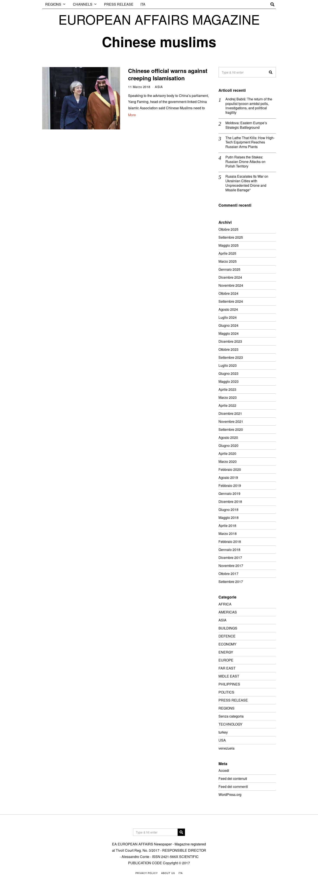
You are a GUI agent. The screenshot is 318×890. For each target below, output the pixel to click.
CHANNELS (82, 4)
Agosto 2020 (228, 437)
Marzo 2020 (227, 461)
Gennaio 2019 (229, 493)
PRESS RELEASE (118, 4)
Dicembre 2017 (230, 557)
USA (222, 740)
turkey (223, 732)
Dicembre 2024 (230, 277)
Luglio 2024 (227, 317)
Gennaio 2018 (229, 549)
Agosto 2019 (228, 477)
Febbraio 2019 (229, 485)
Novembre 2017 (230, 565)
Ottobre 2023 (228, 349)
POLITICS (226, 692)
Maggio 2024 (228, 333)
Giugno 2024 (228, 325)
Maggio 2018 (228, 517)
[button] (270, 72)
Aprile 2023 (227, 389)
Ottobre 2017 (228, 573)
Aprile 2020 (227, 453)
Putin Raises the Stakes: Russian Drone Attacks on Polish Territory (245, 161)
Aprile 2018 (227, 525)
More (132, 114)
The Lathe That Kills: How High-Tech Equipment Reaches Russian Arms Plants (250, 142)
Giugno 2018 (228, 509)
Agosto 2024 (228, 309)
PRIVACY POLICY (146, 873)
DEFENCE (227, 636)
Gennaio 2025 (229, 269)
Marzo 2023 (227, 397)
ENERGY (225, 652)
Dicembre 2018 (230, 501)
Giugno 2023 (228, 373)
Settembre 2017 (230, 581)
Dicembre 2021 (230, 413)
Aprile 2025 (227, 253)
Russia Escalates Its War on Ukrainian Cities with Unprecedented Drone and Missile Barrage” (246, 183)
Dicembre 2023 (230, 341)
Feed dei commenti (233, 786)
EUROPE (225, 660)
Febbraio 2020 (229, 469)
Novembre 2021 (230, 421)
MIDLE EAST (228, 676)
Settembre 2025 (230, 237)
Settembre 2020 (230, 429)
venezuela (226, 748)
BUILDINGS (227, 628)
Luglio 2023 (227, 365)
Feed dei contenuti (232, 778)
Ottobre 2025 (228, 229)
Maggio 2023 (228, 381)
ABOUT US (168, 873)
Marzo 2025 (227, 261)
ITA (142, 4)
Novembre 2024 (230, 285)
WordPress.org (229, 794)
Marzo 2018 (227, 533)
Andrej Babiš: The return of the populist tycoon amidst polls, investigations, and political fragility (248, 106)
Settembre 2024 (230, 301)
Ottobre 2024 (228, 293)
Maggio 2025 (228, 245)
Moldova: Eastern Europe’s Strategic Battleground (246, 125)
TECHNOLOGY (230, 724)
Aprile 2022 (227, 405)
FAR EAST (227, 668)
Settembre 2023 (230, 357)
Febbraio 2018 (229, 541)
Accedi (223, 770)
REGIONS (53, 4)
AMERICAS (227, 612)
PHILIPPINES (229, 684)
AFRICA (224, 604)
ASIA (159, 86)
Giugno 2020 (228, 445)
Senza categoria (231, 716)
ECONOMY (227, 644)
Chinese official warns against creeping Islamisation (167, 74)
